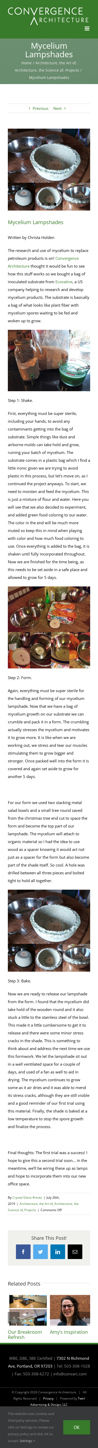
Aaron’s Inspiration (70, 1310)
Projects (30, 1210)
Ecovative (63, 281)
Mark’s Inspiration (28, 1310)
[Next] (84, 1318)
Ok (77, 1427)
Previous (40, 108)
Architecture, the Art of (36, 1204)
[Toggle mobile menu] (87, 28)
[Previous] (14, 1318)
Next (57, 108)
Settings (26, 1440)
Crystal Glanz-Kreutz (27, 1197)
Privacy (48, 1398)
